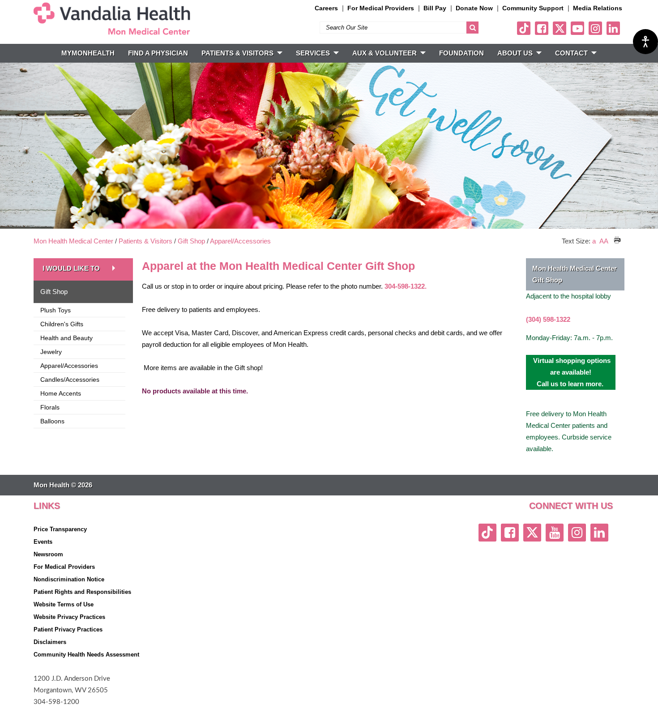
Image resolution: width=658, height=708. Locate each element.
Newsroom (48, 554)
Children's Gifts (61, 324)
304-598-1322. (406, 286)
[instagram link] (595, 28)
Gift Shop (191, 241)
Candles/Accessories (69, 379)
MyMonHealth (88, 53)
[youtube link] (577, 28)
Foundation (461, 53)
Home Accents (60, 393)
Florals (50, 407)
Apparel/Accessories (240, 241)
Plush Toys (55, 310)
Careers (326, 8)
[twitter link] (559, 28)
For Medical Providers (380, 8)
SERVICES (313, 53)
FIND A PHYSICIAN (158, 53)
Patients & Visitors (145, 241)
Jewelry (51, 351)
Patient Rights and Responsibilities (82, 592)
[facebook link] (541, 28)
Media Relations (597, 8)
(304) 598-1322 (548, 319)
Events (43, 541)
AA (603, 241)
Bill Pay (434, 8)
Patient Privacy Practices (68, 629)
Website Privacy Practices (69, 617)
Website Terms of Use (64, 604)
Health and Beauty (66, 337)
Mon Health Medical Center (73, 241)
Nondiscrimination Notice (69, 579)
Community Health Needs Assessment (86, 654)
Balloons (52, 421)
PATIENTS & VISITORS (237, 53)
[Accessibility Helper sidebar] (645, 41)
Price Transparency (60, 529)
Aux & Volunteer (384, 53)
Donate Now (474, 8)
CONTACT (571, 53)
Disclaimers (50, 642)
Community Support (533, 8)
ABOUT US (515, 53)
